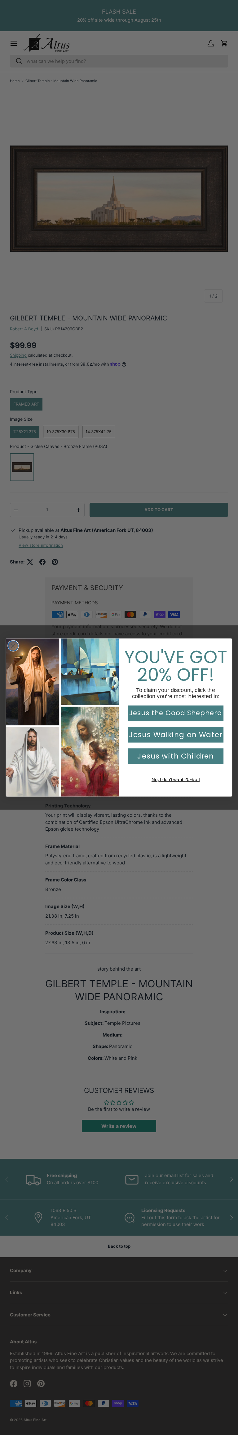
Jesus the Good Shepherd (175, 713)
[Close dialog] (13, 646)
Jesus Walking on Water (175, 735)
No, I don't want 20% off (176, 779)
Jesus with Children (175, 756)
